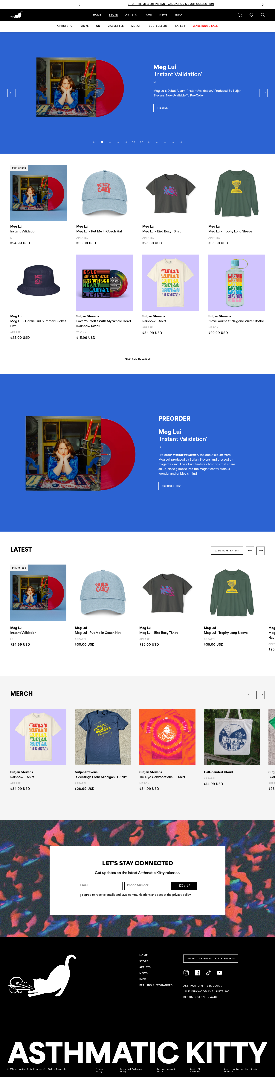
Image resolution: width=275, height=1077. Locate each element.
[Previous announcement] (79, 4)
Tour (148, 15)
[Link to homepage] (16, 14)
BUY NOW (162, 103)
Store (113, 15)
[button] (251, 15)
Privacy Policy (99, 1070)
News (163, 15)
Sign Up (184, 886)
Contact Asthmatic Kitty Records (211, 958)
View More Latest (227, 550)
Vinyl (84, 26)
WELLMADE (228, 1071)
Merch (136, 26)
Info (178, 15)
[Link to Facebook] (197, 973)
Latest (180, 26)
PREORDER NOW (171, 486)
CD (98, 26)
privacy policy (181, 895)
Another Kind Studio (246, 1069)
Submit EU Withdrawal (195, 1070)
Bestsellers (158, 26)
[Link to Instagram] (186, 973)
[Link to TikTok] (208, 973)
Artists (63, 26)
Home (97, 15)
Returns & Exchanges (156, 985)
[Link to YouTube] (219, 972)
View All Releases (137, 358)
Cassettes (116, 26)
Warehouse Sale (205, 26)
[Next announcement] (263, 4)
